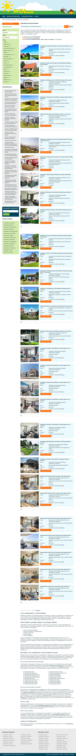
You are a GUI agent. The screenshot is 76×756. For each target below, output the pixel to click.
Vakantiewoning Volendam (55, 681)
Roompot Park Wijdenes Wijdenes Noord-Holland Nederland (10, 162)
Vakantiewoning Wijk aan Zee (30, 683)
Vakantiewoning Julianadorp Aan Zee (32, 675)
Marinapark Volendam (9, 147)
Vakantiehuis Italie (60, 740)
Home (3, 19)
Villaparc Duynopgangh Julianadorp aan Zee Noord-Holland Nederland (11, 198)
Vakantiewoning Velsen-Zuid (30, 681)
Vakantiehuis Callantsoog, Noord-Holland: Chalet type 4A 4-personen (56, 80)
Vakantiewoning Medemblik (55, 675)
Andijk (6, 42)
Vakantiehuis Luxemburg (62, 742)
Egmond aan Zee (60, 665)
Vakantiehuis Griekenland (62, 738)
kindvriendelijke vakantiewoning (44, 705)
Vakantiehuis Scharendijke (9, 248)
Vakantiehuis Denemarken (62, 734)
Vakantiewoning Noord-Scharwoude (32, 677)
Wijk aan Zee (7, 79)
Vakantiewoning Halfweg (55, 674)
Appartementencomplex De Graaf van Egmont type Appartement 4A (55, 535)
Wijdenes (6, 77)
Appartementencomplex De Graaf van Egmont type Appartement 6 (55, 569)
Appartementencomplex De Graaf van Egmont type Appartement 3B (55, 518)
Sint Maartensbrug (8, 65)
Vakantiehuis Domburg (8, 235)
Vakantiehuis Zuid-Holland (26, 743)
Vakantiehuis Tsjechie (61, 747)
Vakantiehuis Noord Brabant (9, 740)
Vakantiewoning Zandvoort (55, 683)
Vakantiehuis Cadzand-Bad (9, 233)
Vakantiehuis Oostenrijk (62, 743)
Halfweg (6, 52)
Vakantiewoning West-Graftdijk (31, 682)
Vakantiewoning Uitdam (55, 679)
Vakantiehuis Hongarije (44, 740)
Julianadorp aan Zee (9, 54)
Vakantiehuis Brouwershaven (10, 227)
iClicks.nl (22, 754)
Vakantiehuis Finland (61, 736)
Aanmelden (6, 214)
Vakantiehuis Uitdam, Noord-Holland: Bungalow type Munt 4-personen (56, 306)
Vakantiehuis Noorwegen (44, 743)
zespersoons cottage (46, 694)
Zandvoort (7, 81)
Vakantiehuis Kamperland (9, 239)
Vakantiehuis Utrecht (25, 742)
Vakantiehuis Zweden (43, 749)
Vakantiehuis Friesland (8, 736)
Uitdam (6, 69)
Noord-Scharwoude (8, 58)
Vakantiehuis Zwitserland (62, 749)
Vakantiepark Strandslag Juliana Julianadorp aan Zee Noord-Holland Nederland (11, 193)
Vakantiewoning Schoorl (29, 678)
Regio (4, 35)
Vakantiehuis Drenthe (7, 734)
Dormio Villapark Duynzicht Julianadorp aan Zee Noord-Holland (11, 110)
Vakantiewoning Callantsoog (30, 673)
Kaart (71, 26)
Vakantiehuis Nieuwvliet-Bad (10, 241)
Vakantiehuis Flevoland (26, 734)
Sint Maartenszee (8, 67)
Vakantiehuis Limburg (25, 738)
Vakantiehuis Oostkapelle (9, 243)
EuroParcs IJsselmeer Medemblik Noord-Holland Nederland (10, 118)
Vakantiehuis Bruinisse (9, 229)
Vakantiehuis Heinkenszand (10, 237)
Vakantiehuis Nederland (11, 19)
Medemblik (7, 56)
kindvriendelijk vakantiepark (59, 714)
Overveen (7, 60)
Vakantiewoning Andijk (29, 671)
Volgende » (38, 610)
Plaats (4, 40)
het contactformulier (27, 725)
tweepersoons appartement (29, 692)
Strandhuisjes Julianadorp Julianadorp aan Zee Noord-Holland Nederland (11, 167)
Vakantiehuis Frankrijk (43, 738)
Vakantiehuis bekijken (45, 57)
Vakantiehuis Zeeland (8, 252)
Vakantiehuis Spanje (43, 747)
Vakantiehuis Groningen (8, 738)
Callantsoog (52, 665)
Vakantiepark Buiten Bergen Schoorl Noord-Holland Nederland (11, 177)
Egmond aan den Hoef (9, 48)
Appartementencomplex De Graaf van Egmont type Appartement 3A (55, 493)
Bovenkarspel (7, 44)
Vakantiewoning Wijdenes (55, 682)
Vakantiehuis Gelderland (26, 736)
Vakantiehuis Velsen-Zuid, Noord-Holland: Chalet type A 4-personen (55, 331)
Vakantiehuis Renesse (8, 245)
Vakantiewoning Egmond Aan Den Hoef (58, 673)
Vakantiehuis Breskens (9, 225)
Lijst (67, 26)
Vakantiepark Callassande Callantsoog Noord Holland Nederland (10, 181)
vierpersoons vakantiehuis (48, 706)
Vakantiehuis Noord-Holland (27, 740)
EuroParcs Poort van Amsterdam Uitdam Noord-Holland (10, 134)
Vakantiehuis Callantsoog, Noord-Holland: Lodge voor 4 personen (55, 114)
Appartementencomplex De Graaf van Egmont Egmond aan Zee (11, 95)
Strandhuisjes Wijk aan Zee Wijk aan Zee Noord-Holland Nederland (11, 172)
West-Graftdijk (8, 75)
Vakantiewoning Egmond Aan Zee (31, 674)
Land (4, 30)
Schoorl (6, 62)
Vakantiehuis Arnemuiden (9, 222)
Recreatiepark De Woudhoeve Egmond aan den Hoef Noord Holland (11, 151)
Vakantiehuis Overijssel (8, 742)
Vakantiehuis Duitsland (44, 736)
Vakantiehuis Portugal (43, 745)
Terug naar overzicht (8, 23)
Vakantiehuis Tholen (8, 250)
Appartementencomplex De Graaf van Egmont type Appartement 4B (55, 552)
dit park (60, 717)
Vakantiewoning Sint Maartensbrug (57, 678)
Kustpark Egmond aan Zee (10, 140)
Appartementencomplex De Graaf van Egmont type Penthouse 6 (54, 586)
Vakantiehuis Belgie (43, 734)
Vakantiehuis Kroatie (43, 742)
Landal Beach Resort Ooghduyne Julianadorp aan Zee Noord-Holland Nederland (11, 144)
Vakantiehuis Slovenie (61, 745)
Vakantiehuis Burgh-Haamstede (10, 231)
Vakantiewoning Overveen (55, 677)
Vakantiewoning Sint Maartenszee (31, 679)
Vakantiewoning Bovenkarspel (56, 671)
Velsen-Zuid (7, 71)
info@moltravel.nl (69, 723)
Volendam (61, 666)
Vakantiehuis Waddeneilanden (9, 745)
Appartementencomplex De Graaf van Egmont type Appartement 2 (55, 476)
